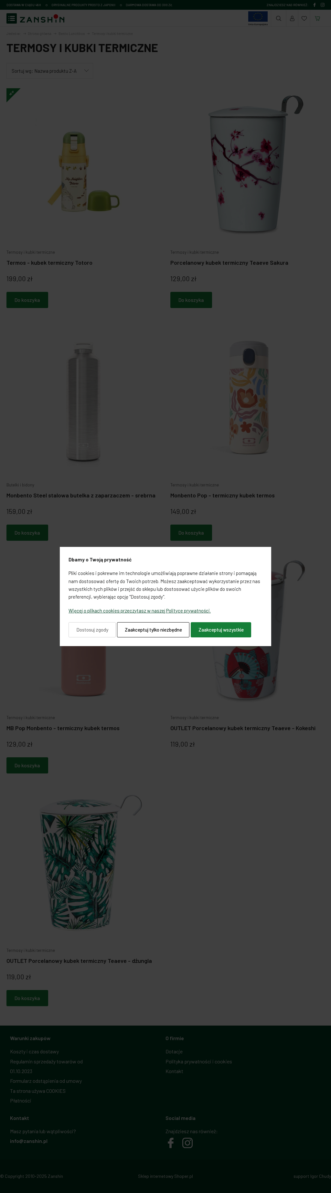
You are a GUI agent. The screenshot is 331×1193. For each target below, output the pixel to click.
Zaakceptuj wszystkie (221, 630)
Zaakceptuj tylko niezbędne (153, 630)
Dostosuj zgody (92, 630)
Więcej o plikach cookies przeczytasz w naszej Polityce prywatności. (140, 610)
